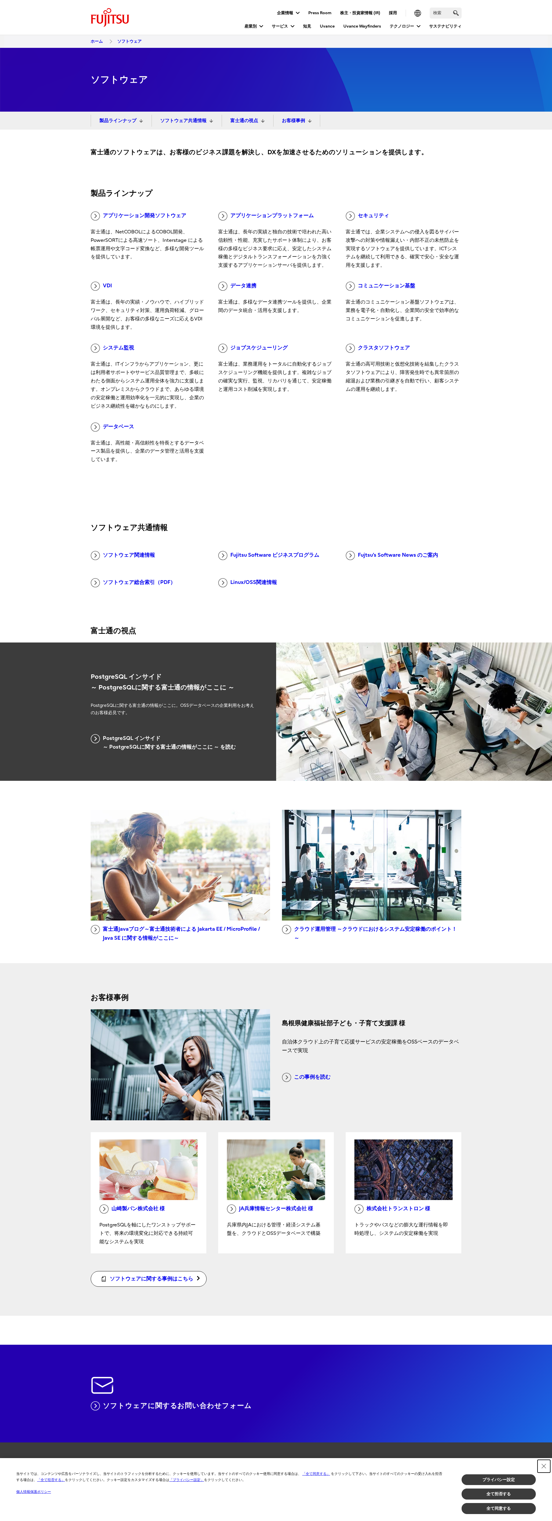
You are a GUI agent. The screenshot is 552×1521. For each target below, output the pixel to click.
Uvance (327, 26)
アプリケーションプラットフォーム (272, 216)
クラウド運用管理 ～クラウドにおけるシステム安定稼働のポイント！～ (375, 933)
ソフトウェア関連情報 (129, 555)
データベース (118, 427)
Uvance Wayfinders (362, 26)
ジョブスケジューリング (259, 348)
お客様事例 (293, 120)
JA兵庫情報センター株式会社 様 (276, 1209)
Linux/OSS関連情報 (253, 582)
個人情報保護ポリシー (33, 1492)
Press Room (319, 12)
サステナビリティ (445, 26)
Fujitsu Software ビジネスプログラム (274, 555)
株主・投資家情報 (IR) (360, 12)
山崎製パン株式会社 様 (138, 1209)
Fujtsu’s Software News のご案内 (398, 555)
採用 (393, 12)
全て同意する (499, 1508)
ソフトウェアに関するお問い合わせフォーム (177, 1406)
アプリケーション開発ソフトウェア (144, 216)
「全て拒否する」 (51, 1480)
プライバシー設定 (498, 1479)
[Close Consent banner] (544, 1466)
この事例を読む (312, 1077)
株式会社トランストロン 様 (398, 1209)
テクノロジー (402, 26)
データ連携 (243, 286)
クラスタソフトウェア (384, 348)
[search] (456, 13)
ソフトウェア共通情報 (183, 120)
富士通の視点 (244, 120)
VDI (107, 286)
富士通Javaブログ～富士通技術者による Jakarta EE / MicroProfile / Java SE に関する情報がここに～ (181, 933)
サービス (280, 26)
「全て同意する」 (316, 1474)
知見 (307, 26)
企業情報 (285, 12)
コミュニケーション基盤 (386, 286)
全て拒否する (499, 1493)
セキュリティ (373, 216)
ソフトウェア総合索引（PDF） (139, 582)
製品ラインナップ (117, 120)
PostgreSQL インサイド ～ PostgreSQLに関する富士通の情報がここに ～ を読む (169, 742)
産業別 (251, 26)
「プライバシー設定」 (186, 1480)
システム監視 (118, 348)
